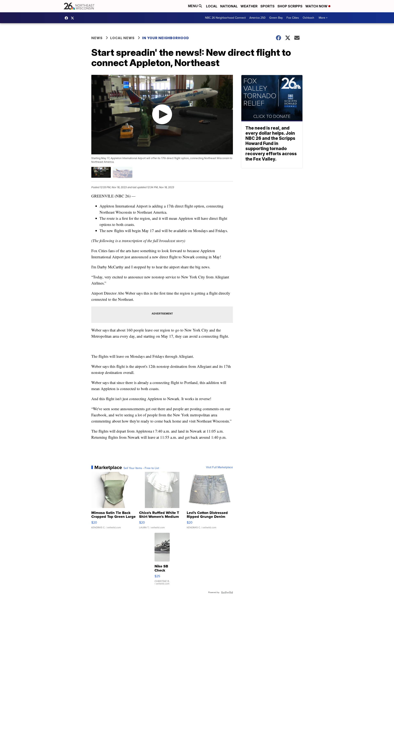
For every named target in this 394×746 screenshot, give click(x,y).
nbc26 (73, 18)
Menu (193, 6)
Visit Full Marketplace (219, 467)
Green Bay (276, 18)
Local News (122, 38)
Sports (267, 6)
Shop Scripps (289, 6)
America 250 (257, 18)
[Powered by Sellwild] (227, 592)
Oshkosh (308, 18)
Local (211, 6)
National (229, 6)
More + (323, 18)
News (97, 38)
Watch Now (316, 6)
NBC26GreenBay (67, 18)
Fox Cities (292, 18)
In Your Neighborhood (165, 38)
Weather (249, 6)
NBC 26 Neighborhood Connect (225, 18)
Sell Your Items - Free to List (141, 468)
